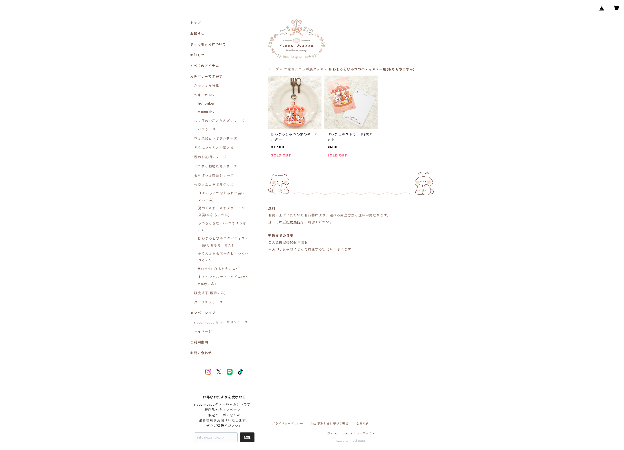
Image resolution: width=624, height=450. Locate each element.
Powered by (345, 441)
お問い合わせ (201, 353)
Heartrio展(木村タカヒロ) (219, 268)
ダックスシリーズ (208, 302)
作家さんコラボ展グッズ (304, 69)
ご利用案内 (292, 222)
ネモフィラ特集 (206, 86)
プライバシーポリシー (287, 423)
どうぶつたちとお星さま (214, 148)
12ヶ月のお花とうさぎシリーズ (219, 121)
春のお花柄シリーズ (210, 157)
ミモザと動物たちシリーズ (215, 166)
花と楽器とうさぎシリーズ (215, 138)
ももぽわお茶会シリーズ (214, 175)
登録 (247, 437)
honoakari (207, 103)
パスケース (207, 129)
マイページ (203, 331)
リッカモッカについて (208, 44)
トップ (273, 69)
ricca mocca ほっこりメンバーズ (221, 322)
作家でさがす (205, 95)
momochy (206, 111)
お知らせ (197, 33)
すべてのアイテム (204, 66)
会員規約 (362, 423)
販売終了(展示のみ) (210, 293)
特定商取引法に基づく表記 (330, 423)
